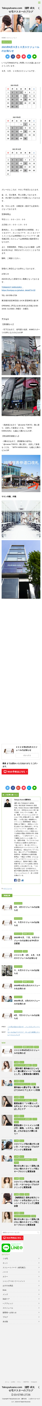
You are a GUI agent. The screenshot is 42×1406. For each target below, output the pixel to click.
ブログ (5, 1317)
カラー (5, 1277)
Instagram (34, 1382)
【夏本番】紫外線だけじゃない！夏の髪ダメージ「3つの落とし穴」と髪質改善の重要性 (27, 1071)
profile (13, 1382)
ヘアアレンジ (8, 1303)
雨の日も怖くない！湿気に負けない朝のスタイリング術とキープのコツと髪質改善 (26, 1169)
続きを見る (27, 755)
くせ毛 (5, 1258)
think (4, 1290)
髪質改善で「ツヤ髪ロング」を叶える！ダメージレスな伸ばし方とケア (26, 1106)
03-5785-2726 (21, 1394)
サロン (19, 1382)
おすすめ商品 (8, 1286)
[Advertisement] (21, 624)
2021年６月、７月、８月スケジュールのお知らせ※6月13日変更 (27, 940)
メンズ (5, 1294)
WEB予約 (26, 1382)
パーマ (5, 1272)
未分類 (5, 1322)
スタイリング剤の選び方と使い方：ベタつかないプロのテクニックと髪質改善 (26, 1147)
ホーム (7, 1382)
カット (5, 1263)
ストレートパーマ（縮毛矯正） (15, 1267)
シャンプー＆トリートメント (14, 1281)
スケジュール (8, 888)
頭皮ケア (6, 1299)
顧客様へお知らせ (9, 1312)
